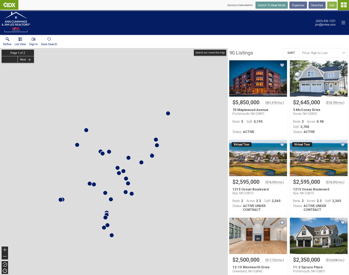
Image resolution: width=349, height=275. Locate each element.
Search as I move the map (210, 52)
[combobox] (322, 52)
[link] (7, 42)
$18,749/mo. (335, 102)
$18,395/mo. (274, 182)
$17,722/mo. (274, 260)
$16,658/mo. (335, 260)
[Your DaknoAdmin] (9, 5)
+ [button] (5, 250)
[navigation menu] (343, 5)
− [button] (5, 256)
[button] (20, 42)
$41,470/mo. (274, 102)
